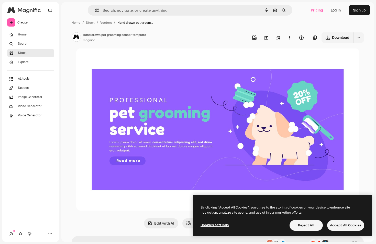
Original (109, 58)
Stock (90, 23)
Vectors (106, 23)
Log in (336, 10)
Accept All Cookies (345, 225)
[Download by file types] (358, 37)
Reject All (306, 225)
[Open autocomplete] (95, 10)
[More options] (289, 37)
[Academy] (20, 234)
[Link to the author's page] (76, 37)
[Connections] (11, 234)
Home (76, 23)
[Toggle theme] (30, 234)
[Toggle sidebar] (50, 10)
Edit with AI (164, 223)
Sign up (359, 10)
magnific (89, 40)
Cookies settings (215, 225)
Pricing (317, 10)
